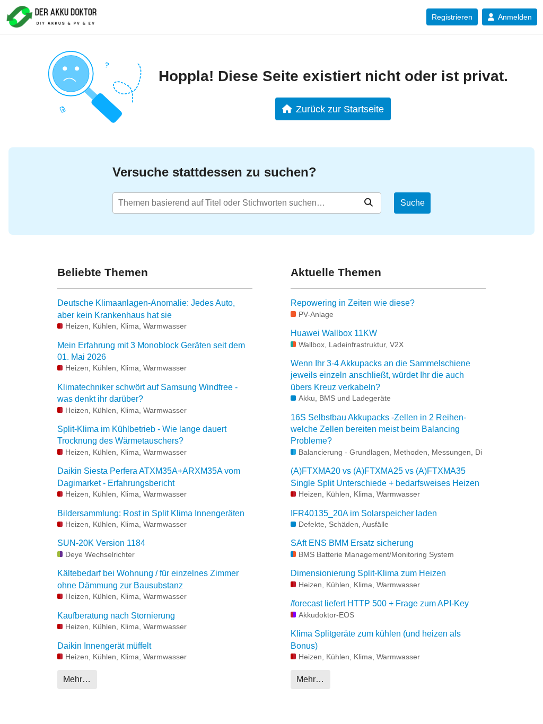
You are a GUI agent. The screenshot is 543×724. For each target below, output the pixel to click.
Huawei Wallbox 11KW (334, 333)
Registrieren (452, 17)
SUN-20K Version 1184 (101, 543)
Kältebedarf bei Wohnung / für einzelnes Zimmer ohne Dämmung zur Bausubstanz (148, 579)
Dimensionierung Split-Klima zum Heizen (368, 573)
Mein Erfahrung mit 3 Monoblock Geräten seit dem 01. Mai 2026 (151, 351)
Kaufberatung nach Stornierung (116, 615)
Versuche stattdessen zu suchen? (214, 172)
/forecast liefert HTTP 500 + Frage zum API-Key (380, 603)
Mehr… (77, 679)
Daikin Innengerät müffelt (104, 645)
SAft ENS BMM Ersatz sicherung (352, 543)
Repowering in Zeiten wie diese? (353, 302)
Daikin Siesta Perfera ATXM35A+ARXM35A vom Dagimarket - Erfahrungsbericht (148, 476)
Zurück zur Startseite (340, 108)
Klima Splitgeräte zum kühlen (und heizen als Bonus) (376, 639)
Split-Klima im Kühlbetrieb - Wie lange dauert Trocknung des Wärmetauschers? (141, 435)
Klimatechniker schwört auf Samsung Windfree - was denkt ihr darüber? (147, 393)
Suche (412, 202)
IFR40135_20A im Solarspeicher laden (364, 513)
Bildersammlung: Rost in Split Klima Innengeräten (150, 513)
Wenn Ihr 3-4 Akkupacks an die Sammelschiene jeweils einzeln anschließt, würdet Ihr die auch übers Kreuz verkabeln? (380, 375)
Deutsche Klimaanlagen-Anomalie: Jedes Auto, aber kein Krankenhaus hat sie (146, 308)
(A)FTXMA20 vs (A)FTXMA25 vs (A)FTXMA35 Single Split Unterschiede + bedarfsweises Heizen (385, 476)
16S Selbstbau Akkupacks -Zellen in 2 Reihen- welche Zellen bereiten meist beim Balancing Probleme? (378, 429)
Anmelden (515, 17)
